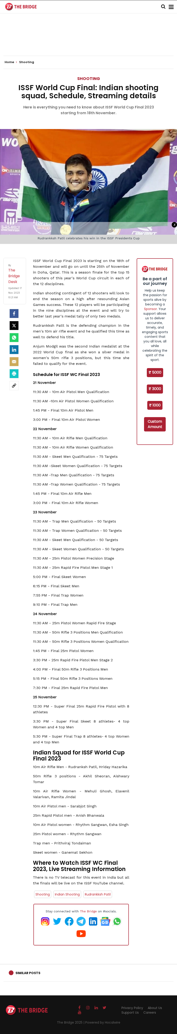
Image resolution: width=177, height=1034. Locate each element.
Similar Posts (27, 973)
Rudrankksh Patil (98, 894)
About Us (155, 1008)
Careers (149, 1012)
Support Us (130, 1012)
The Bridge (88, 911)
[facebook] (14, 313)
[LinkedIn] (14, 349)
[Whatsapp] (14, 337)
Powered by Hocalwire (102, 1022)
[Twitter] (14, 325)
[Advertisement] (88, 41)
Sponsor (150, 309)
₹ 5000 (155, 372)
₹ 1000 (155, 405)
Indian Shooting (67, 894)
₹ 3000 (155, 388)
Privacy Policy (132, 1008)
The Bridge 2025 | (71, 1022)
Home (10, 62)
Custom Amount (155, 424)
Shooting (88, 78)
